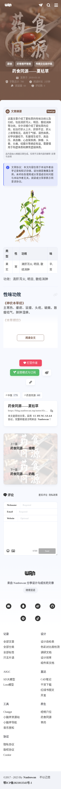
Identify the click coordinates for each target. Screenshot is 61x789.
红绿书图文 (47, 690)
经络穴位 (46, 712)
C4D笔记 (46, 679)
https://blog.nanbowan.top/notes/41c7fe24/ (28, 410)
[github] (52, 606)
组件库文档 (47, 663)
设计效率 (46, 657)
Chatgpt (7, 712)
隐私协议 (8, 744)
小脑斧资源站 (11, 717)
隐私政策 (53, 495)
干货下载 (46, 684)
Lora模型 (8, 684)
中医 (12, 395)
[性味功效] (55, 294)
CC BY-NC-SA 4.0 (42, 416)
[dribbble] (23, 618)
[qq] (23, 606)
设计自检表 (47, 641)
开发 (43, 695)
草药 (43, 722)
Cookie (7, 755)
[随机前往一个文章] (41, 5)
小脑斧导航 (10, 722)
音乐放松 (8, 727)
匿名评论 (43, 495)
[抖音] (37, 618)
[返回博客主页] (8, 5)
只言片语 (8, 657)
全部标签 (8, 652)
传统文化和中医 (44, 64)
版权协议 (8, 749)
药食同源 (32, 395)
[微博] (37, 606)
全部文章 (8, 641)
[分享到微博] (47, 372)
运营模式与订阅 (26, 372)
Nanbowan (43, 419)
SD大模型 (9, 679)
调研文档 (46, 652)
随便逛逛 (30, 590)
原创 (9, 64)
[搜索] (48, 5)
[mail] (8, 606)
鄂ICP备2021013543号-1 (17, 782)
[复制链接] (30, 382)
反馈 (53, 154)
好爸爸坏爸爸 (24, 64)
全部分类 (8, 647)
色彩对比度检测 (50, 647)
